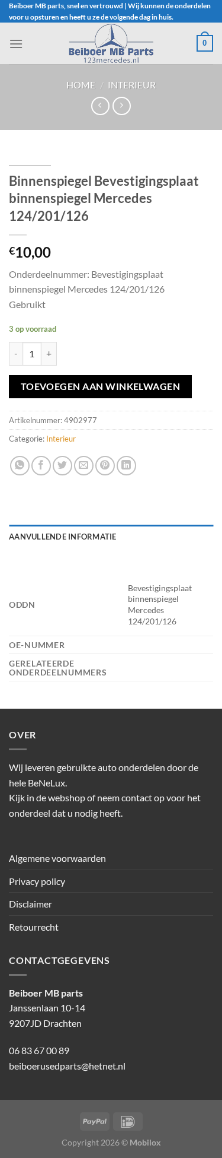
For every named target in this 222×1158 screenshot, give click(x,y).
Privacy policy (37, 881)
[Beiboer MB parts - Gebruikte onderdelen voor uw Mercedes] (111, 43)
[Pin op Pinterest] (105, 465)
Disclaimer (30, 903)
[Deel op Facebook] (41, 465)
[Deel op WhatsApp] (20, 465)
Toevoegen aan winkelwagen (101, 386)
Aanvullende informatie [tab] (63, 536)
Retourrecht (34, 926)
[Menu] (16, 43)
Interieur (132, 84)
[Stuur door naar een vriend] (84, 465)
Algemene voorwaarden (57, 858)
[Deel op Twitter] (62, 465)
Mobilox (145, 1142)
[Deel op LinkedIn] (126, 465)
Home (80, 84)
